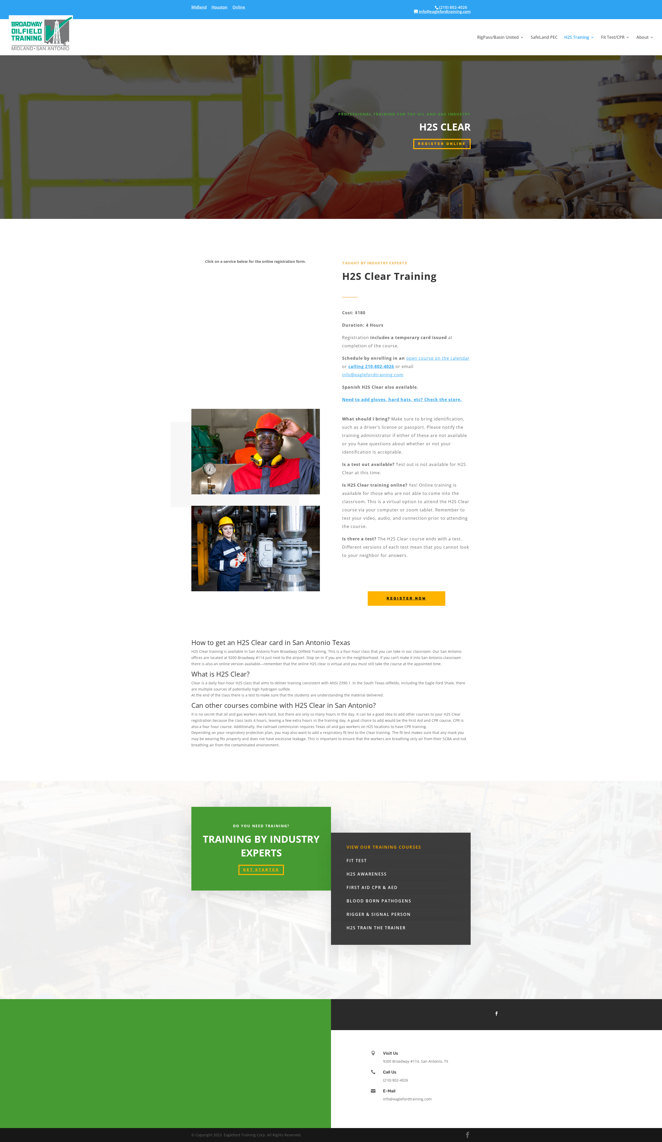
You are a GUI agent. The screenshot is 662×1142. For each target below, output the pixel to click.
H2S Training (576, 37)
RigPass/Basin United (498, 37)
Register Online (442, 144)
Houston (220, 7)
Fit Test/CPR (613, 37)
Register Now (406, 598)
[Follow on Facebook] (496, 1013)
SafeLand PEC (544, 37)
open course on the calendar (438, 358)
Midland (199, 7)
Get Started (261, 870)
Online (238, 7)
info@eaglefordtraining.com (372, 375)
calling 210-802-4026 (371, 366)
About (642, 37)
